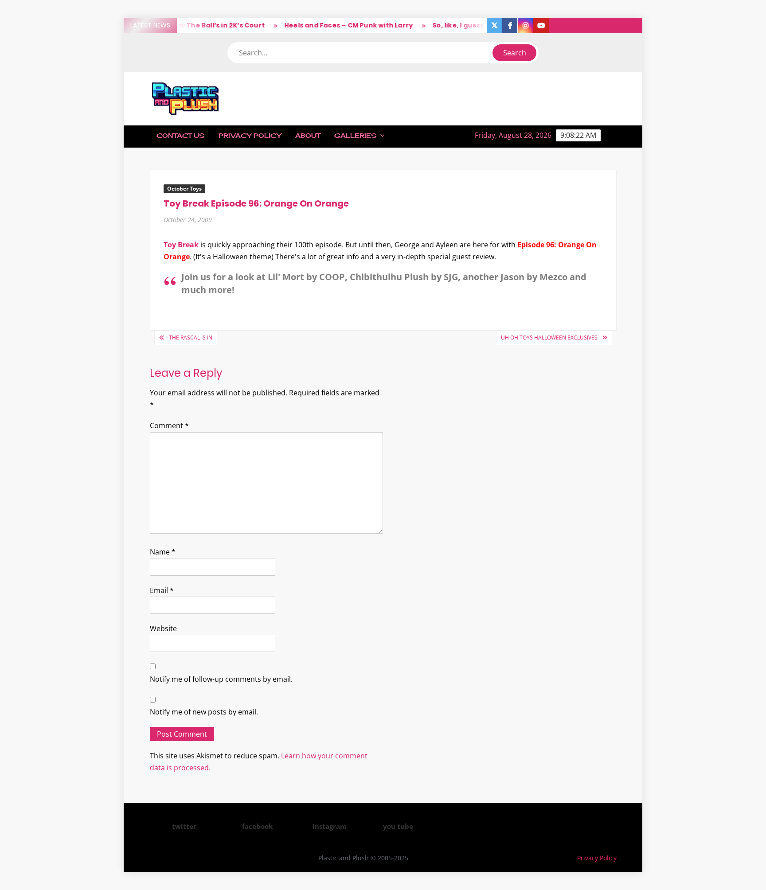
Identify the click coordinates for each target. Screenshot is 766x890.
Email (162, 590)
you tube (398, 826)
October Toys (184, 188)
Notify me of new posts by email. (204, 712)
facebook (257, 826)
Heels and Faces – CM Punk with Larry (338, 25)
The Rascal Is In (190, 337)
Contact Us (180, 135)
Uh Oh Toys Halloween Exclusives (549, 337)
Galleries (355, 135)
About (307, 135)
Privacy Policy (250, 135)
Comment (169, 425)
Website (163, 628)
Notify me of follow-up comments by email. (221, 679)
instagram (330, 826)
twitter (184, 826)
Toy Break (181, 245)
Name (163, 552)
